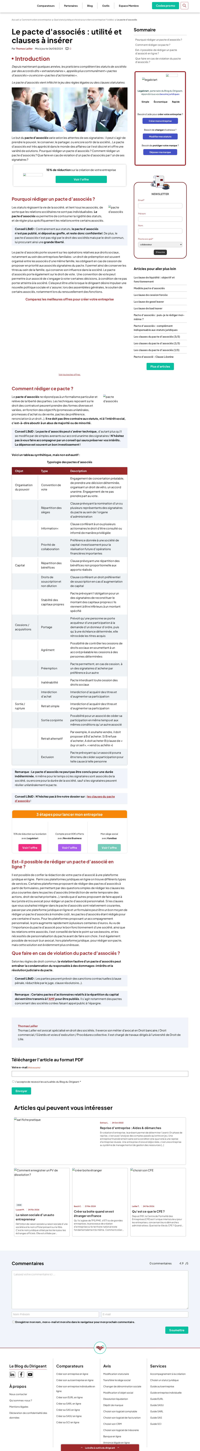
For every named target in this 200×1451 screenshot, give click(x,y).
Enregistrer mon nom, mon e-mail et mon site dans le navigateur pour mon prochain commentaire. (75, 1322)
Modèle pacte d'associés (149, 288)
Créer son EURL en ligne (69, 1397)
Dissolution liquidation (115, 1398)
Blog (90, 5)
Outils (105, 5)
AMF (52, 999)
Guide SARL (156, 1411)
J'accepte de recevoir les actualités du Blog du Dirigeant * (48, 1081)
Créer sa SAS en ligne (68, 1409)
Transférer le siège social (116, 1380)
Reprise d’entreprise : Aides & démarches (130, 1128)
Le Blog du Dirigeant (18, 5)
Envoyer (21, 1091)
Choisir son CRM (112, 1423)
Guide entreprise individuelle (166, 1392)
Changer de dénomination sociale (122, 1386)
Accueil (15, 19)
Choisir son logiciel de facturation (122, 1417)
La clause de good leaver (149, 301)
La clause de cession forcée (151, 295)
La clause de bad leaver (148, 308)
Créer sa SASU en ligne (69, 1415)
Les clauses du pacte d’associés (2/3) (157, 343)
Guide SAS (156, 1417)
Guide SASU (157, 1405)
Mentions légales (18, 1406)
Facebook (21, 1374)
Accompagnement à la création (168, 1373)
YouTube (30, 1374)
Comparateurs (46, 5)
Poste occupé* (145, 239)
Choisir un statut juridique (164, 1380)
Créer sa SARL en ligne (68, 1403)
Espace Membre (129, 5)
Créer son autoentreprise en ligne (74, 1380)
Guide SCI (155, 1423)
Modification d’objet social (118, 1392)
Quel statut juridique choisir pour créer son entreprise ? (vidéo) (84, 19)
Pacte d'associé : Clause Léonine (154, 356)
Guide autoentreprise (162, 1386)
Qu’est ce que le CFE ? (148, 1211)
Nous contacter (18, 1394)
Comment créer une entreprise (36, 19)
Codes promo (165, 5)
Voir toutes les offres (69, 374)
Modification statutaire (116, 1373)
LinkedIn (12, 1374)
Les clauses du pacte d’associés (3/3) (157, 336)
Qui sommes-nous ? (20, 1400)
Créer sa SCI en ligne (67, 1422)
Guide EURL (156, 1398)
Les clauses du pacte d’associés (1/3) (156, 350)
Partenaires (71, 5)
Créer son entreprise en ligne (72, 1373)
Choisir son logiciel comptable (120, 1411)
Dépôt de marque (113, 1405)
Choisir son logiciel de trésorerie (121, 1430)
